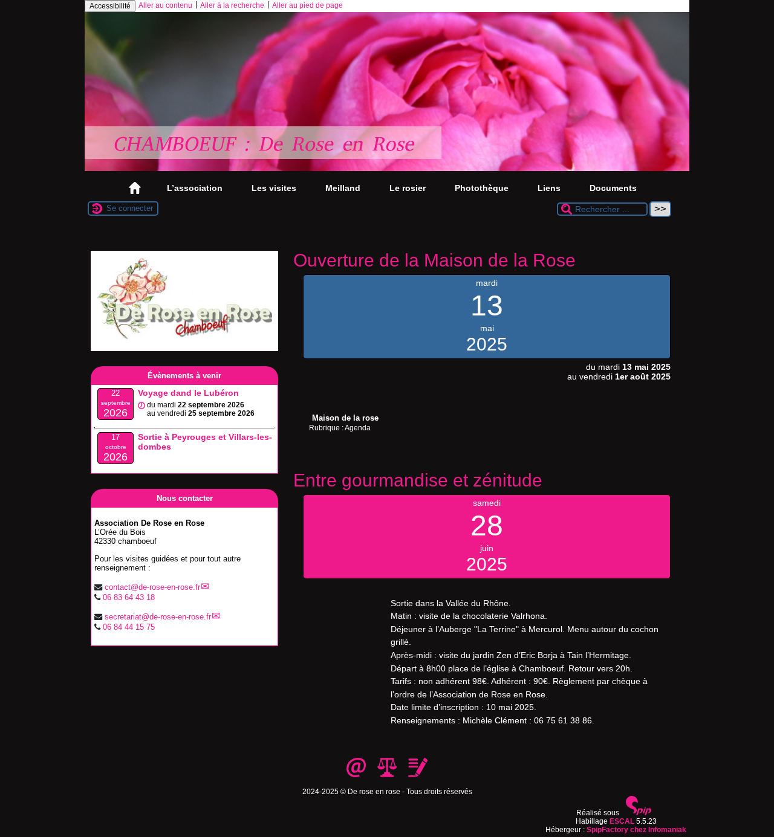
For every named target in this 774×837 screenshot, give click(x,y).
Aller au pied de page (307, 5)
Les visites (274, 188)
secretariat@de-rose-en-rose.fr (158, 616)
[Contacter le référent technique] (357, 775)
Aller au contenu (165, 5)
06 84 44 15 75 (129, 627)
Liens (549, 188)
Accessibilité (110, 6)
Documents (613, 188)
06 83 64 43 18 (129, 597)
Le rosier (407, 188)
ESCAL (622, 821)
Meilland (342, 188)
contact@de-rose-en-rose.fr (152, 587)
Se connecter (129, 208)
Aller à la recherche (232, 5)
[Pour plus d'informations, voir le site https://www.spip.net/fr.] (638, 813)
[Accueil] (387, 168)
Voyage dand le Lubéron (188, 393)
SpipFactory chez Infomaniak (636, 830)
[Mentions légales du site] (387, 775)
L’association (195, 188)
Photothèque (482, 188)
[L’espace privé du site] (417, 775)
